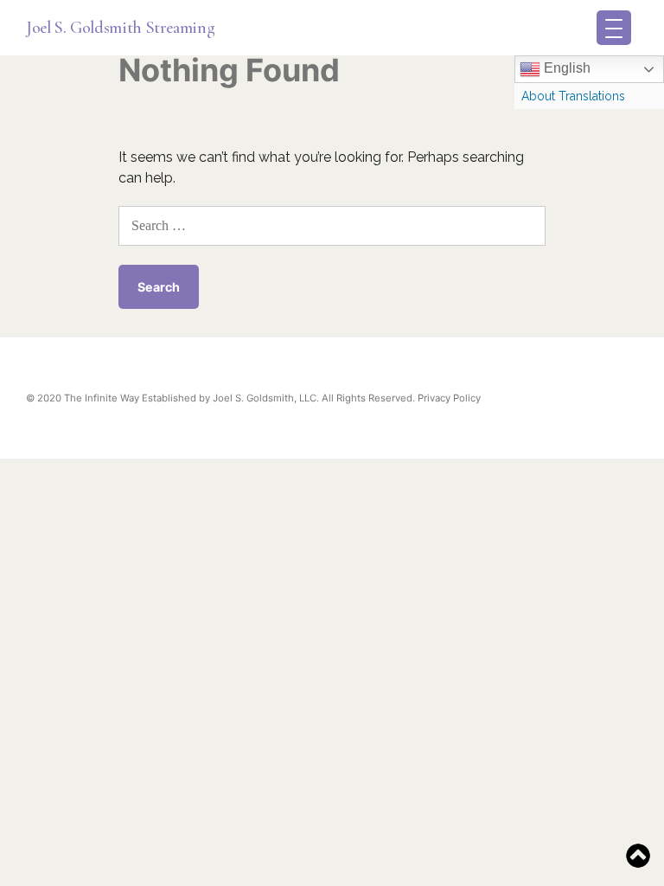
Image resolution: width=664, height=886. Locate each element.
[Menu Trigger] (614, 27)
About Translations (573, 96)
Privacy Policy (449, 398)
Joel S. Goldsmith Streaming (120, 27)
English (565, 68)
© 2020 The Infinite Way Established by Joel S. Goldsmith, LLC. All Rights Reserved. (220, 398)
